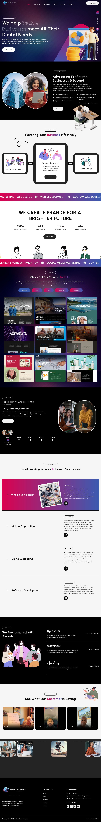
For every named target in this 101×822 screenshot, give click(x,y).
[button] (30, 163)
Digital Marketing (22, 558)
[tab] (24, 290)
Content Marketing (80, 196)
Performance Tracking (15, 169)
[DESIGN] (66, 535)
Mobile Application (23, 526)
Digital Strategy (86, 169)
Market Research (50, 163)
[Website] (66, 503)
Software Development (26, 590)
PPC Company (49, 196)
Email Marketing (20, 196)
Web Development (22, 494)
